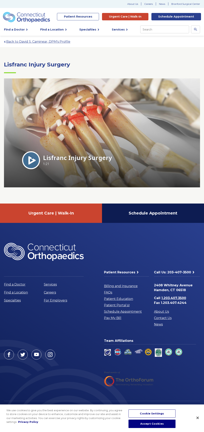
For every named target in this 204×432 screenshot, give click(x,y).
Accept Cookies (152, 423)
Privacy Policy (28, 421)
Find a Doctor (15, 284)
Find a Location (16, 292)
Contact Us (163, 318)
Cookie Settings (152, 413)
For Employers (55, 300)
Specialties (12, 300)
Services (50, 284)
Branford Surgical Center (185, 3)
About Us (132, 3)
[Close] (197, 417)
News (162, 3)
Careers (148, 3)
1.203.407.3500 (173, 298)
